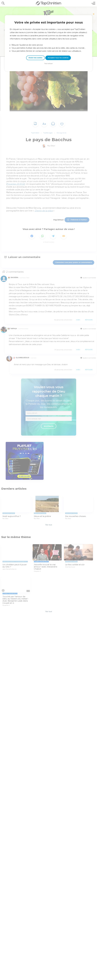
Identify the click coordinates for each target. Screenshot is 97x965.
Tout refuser (48, 63)
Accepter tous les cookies (58, 58)
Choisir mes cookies (35, 58)
